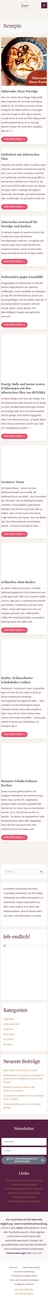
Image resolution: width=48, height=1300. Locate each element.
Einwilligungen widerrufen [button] (24, 1284)
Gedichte (8, 1029)
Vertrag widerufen (24, 1290)
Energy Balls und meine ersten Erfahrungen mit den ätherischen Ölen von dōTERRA (23, 388)
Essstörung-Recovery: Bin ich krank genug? (22, 1106)
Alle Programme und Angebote (24, 1201)
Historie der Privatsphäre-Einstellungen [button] (24, 1280)
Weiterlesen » (14, 139)
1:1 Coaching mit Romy (24, 1197)
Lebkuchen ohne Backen (18, 582)
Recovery (8, 1039)
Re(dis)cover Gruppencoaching (24, 1193)
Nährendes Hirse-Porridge (19, 91)
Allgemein (8, 1019)
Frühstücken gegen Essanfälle (22, 277)
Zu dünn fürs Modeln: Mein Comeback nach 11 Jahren (23, 1097)
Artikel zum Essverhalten (24, 1185)
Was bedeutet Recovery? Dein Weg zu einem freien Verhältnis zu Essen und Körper (23, 1079)
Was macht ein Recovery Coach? (20, 1070)
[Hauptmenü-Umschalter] (44, 5)
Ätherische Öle (11, 1024)
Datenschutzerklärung (31, 1267)
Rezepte (7, 1045)
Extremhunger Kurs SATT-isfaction (24, 1189)
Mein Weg (8, 1034)
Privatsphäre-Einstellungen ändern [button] (24, 1276)
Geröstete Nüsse (12, 482)
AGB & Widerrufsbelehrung (24, 1271)
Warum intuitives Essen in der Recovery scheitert (19, 1089)
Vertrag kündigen (24, 1294)
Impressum (13, 1267)
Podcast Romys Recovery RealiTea (24, 1181)
